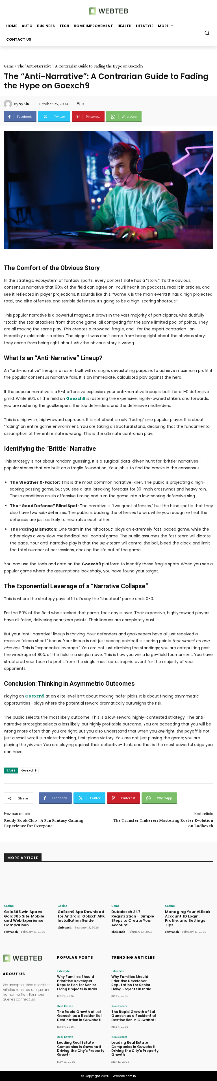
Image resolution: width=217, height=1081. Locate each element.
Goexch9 (28, 770)
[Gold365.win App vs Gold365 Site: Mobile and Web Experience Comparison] (28, 885)
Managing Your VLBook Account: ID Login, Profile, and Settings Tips (188, 918)
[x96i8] (9, 104)
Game (9, 66)
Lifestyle (63, 971)
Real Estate (65, 1006)
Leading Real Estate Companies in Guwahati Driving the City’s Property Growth (80, 1048)
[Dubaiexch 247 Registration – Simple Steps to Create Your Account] (135, 885)
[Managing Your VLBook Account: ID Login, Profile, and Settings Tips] (189, 885)
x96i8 (24, 104)
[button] (207, 33)
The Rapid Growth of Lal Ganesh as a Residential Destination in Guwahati (79, 1015)
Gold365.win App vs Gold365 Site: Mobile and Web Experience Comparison (24, 918)
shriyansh (11, 932)
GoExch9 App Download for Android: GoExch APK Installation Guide (81, 916)
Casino (9, 905)
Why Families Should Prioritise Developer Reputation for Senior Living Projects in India (77, 982)
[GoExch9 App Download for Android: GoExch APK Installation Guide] (82, 885)
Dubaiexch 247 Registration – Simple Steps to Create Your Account (132, 918)
